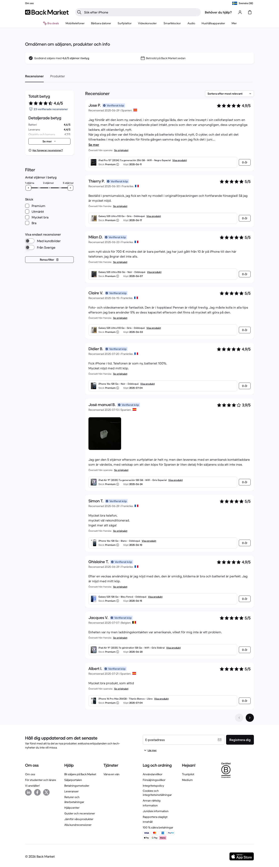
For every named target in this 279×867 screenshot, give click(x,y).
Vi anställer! (32, 785)
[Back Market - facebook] (37, 792)
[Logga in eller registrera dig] (240, 12)
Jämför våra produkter (78, 819)
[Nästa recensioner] (250, 718)
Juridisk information (156, 811)
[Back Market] (47, 12)
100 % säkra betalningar (158, 827)
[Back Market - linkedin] (28, 792)
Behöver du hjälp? (218, 12)
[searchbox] (141, 12)
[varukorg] (250, 12)
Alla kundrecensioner (78, 825)
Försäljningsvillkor (154, 780)
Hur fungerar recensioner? (47, 150)
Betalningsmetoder (76, 785)
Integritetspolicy (153, 785)
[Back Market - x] (46, 792)
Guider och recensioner (79, 813)
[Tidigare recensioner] (239, 718)
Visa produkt (179, 160)
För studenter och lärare (40, 780)
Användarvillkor (152, 774)
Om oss (30, 774)
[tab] (34, 76)
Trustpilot (188, 774)
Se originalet (121, 150)
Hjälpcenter (71, 807)
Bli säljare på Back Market (80, 774)
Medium (187, 780)
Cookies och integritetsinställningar (157, 793)
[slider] (28, 188)
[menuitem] (75, 23)
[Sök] (79, 12)
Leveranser (71, 791)
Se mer (93, 145)
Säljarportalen (73, 780)
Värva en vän (111, 774)
